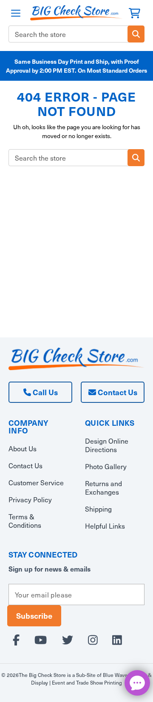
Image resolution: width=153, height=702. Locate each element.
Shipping (98, 508)
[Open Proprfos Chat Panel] (137, 683)
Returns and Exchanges (103, 487)
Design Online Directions (106, 445)
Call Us (44, 392)
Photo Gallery (106, 466)
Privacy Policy (30, 499)
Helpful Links (105, 525)
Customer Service (36, 482)
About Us (22, 448)
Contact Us (116, 392)
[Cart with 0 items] (134, 12)
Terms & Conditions (24, 520)
